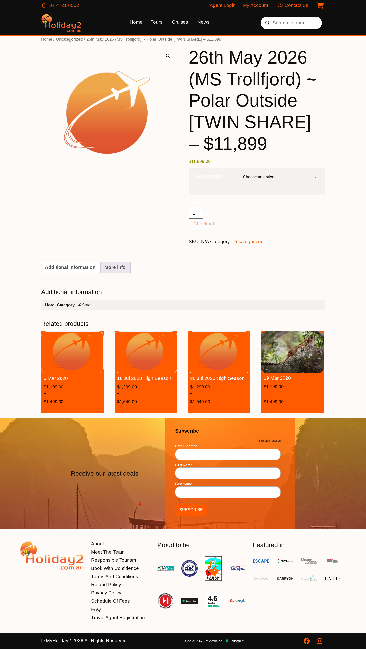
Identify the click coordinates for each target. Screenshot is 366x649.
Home (46, 39)
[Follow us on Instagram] (320, 641)
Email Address (187, 446)
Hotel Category (207, 176)
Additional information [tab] (70, 267)
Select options (80, 409)
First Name (183, 465)
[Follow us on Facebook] (307, 641)
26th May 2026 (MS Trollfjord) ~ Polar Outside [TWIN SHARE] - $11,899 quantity (249, 204)
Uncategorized (69, 39)
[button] (168, 55)
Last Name (183, 484)
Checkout (203, 223)
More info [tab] (115, 267)
